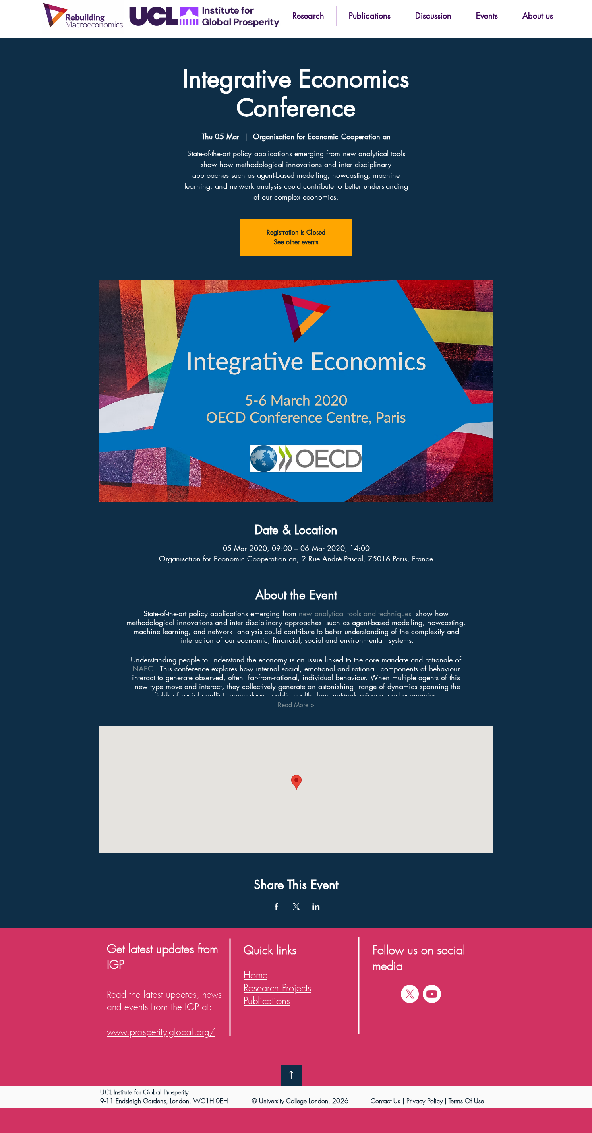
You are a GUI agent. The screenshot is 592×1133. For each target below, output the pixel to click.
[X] (410, 994)
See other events (296, 242)
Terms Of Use (466, 1100)
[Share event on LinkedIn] (316, 906)
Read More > (296, 705)
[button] (308, 16)
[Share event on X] (296, 906)
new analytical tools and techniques (355, 613)
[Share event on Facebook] (276, 906)
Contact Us (385, 1100)
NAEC (142, 668)
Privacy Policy (424, 1100)
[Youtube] (432, 994)
